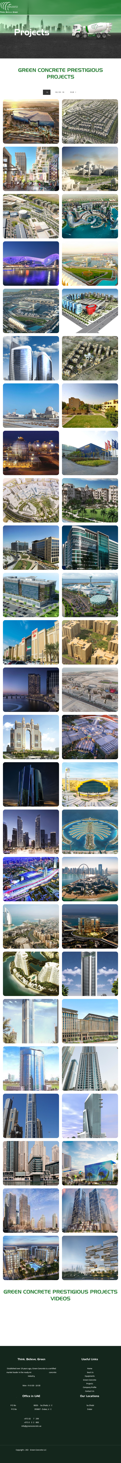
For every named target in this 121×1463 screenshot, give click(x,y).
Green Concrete (89, 1380)
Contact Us (89, 1391)
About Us (89, 1372)
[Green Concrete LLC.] (9, 7)
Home (89, 1369)
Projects (89, 1384)
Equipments (90, 1376)
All (46, 92)
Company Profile (89, 1387)
